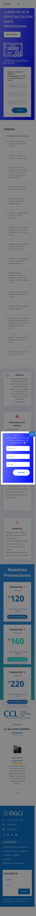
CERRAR (32, 434)
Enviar (21, 473)
